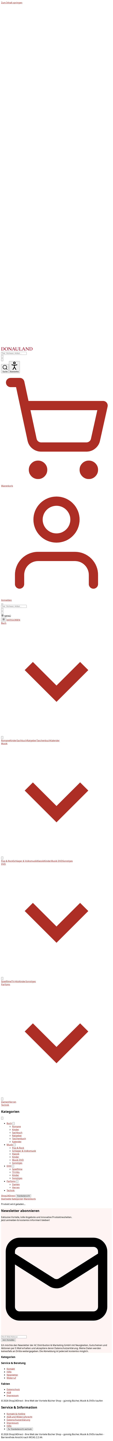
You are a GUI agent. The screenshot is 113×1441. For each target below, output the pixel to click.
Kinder (13, 740)
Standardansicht (23, 1196)
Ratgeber (32, 740)
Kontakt (11, 1368)
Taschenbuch (43, 740)
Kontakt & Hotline (16, 1413)
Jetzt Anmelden (8, 1340)
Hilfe (9, 1371)
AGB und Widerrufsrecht (19, 1416)
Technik (5, 1104)
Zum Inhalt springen (11, 2)
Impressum (13, 1395)
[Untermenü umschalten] (2, 737)
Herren (12, 1101)
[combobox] (14, 353)
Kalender (55, 740)
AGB (9, 1392)
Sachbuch (22, 740)
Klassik (40, 860)
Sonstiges (68, 860)
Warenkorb (30, 1198)
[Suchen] (2, 359)
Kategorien (17, 1198)
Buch (9, 1123)
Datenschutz (13, 1389)
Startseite (6, 1198)
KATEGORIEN (13, 619)
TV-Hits (15, 981)
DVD (9, 1165)
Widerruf (11, 1377)
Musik (10, 1144)
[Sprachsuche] (2, 356)
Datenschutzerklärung (18, 1419)
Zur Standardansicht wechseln (20, 1429)
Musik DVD (57, 860)
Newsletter (12, 1374)
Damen (5, 1101)
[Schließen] (2, 1118)
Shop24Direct (8, 1195)
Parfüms (11, 1181)
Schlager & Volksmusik (25, 860)
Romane (5, 740)
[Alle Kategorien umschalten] (3, 620)
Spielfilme (6, 981)
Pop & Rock (7, 860)
